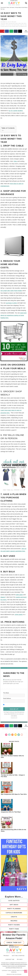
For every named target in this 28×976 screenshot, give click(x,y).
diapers (3, 597)
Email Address (7, 698)
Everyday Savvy (14, 2)
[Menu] (2, 3)
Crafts (14, 916)
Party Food (14, 929)
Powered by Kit (14, 717)
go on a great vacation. (16, 110)
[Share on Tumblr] (16, 31)
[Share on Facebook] (7, 31)
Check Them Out (14, 942)
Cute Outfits (14, 900)
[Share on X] (20, 31)
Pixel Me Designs (16, 974)
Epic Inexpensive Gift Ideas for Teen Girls (14, 794)
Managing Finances (20, 728)
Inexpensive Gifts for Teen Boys (11, 812)
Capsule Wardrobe (14, 912)
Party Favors (14, 924)
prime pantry (19, 614)
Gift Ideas (14, 904)
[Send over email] (11, 31)
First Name (6, 693)
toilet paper (19, 594)
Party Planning (14, 908)
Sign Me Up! (14, 709)
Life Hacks (12, 728)
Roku (15, 161)
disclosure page (14, 26)
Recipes (14, 920)
